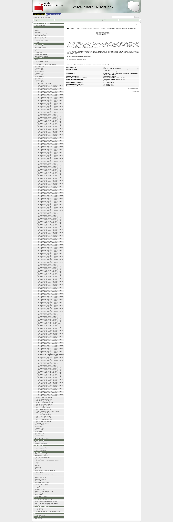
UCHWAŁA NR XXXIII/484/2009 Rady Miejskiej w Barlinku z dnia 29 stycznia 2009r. (50, 242)
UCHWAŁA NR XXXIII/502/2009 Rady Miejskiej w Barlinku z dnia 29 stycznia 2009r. (50, 297)
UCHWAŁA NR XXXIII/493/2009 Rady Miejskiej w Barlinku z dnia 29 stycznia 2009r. (50, 269)
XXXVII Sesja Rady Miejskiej (45, 402)
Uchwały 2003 (40, 433)
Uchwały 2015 (40, 71)
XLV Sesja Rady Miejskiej (44, 414)
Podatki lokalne (39, 481)
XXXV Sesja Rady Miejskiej (44, 399)
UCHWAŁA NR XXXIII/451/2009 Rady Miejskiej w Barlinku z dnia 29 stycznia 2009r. (50, 141)
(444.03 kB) (103, 64)
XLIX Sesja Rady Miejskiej (44, 421)
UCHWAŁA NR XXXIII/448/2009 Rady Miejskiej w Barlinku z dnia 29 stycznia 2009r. (50, 131)
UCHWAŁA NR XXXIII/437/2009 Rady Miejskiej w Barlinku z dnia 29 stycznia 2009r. (50, 98)
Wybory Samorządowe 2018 (42, 505)
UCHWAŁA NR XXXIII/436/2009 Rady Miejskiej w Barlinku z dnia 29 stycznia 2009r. (50, 95)
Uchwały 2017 (40, 68)
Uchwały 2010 (40, 80)
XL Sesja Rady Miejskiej (43, 407)
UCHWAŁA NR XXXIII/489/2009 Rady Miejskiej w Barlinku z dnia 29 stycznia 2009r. (50, 257)
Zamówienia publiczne (41, 469)
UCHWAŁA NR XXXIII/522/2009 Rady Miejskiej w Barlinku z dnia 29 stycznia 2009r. (50, 358)
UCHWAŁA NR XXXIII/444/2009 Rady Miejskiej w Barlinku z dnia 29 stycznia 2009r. (50, 119)
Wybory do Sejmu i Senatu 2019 (43, 499)
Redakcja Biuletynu (40, 515)
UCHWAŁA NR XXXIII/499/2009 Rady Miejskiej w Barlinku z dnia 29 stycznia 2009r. (50, 288)
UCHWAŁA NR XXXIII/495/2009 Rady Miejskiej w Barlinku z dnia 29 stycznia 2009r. (50, 275)
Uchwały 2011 (39, 78)
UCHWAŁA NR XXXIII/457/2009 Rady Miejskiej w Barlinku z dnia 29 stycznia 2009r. (50, 159)
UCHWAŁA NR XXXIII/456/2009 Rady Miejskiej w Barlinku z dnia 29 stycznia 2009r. (50, 156)
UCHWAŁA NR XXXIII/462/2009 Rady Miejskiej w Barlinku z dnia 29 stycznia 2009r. (50, 174)
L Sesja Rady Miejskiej (43, 423)
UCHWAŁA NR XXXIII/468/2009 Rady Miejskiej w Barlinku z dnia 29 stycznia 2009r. (50, 193)
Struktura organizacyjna (41, 447)
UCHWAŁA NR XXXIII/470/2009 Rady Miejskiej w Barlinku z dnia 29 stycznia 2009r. (50, 199)
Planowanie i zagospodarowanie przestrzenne (47, 475)
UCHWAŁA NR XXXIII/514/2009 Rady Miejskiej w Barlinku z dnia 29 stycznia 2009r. (50, 333)
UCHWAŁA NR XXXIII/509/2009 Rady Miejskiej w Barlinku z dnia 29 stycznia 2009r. (50, 318)
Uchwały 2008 (40, 424)
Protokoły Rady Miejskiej (41, 40)
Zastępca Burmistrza (40, 47)
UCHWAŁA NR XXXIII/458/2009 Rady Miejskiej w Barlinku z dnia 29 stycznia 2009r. (50, 162)
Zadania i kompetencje (41, 54)
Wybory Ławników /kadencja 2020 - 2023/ (46, 501)
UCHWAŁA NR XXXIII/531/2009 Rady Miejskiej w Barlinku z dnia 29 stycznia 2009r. (50, 386)
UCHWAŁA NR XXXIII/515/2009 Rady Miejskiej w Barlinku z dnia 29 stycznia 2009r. (50, 337)
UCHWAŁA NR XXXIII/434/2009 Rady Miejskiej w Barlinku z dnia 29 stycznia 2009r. (50, 89)
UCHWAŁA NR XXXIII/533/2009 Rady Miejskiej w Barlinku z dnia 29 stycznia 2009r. (50, 392)
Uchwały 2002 (40, 435)
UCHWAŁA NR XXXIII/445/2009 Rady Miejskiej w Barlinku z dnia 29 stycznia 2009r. (50, 122)
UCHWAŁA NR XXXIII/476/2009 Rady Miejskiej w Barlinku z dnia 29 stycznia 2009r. (50, 217)
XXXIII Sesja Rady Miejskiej (44, 83)
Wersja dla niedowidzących (39, 14)
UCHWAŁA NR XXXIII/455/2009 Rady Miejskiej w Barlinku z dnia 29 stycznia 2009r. (50, 153)
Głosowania (38, 32)
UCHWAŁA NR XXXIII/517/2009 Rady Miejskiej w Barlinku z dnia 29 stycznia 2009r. (50, 343)
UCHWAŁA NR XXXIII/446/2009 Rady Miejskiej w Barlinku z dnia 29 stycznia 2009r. (50, 125)
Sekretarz (37, 49)
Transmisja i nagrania (40, 37)
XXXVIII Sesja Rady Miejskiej (45, 404)
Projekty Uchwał (39, 39)
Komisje (37, 30)
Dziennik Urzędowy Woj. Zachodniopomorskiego (47, 511)
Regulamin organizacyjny (41, 61)
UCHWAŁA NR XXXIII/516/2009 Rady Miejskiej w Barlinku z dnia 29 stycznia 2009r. (50, 340)
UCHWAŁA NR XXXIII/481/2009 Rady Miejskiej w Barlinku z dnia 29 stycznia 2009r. (50, 232)
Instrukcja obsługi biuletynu (42, 486)
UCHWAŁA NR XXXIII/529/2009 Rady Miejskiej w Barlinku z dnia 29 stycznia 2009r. (50, 379)
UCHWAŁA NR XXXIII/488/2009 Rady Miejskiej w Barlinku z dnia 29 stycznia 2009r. (50, 254)
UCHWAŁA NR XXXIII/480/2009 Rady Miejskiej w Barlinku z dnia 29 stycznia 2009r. (50, 229)
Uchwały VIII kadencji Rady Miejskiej (46, 64)
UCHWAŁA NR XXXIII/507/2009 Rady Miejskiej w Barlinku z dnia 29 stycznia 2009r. (50, 312)
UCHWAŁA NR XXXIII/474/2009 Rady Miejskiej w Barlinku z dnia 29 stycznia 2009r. (50, 211)
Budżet (37, 463)
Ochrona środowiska (40, 479)
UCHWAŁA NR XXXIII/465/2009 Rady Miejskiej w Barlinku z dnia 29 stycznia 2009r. (50, 183)
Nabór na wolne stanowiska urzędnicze (45, 470)
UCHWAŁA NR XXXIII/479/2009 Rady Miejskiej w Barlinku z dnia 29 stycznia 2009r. (50, 226)
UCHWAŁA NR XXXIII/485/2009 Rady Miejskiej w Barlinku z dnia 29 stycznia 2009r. (50, 245)
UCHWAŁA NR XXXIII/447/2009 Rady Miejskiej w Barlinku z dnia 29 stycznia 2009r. (50, 128)
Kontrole (37, 465)
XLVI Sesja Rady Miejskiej (44, 416)
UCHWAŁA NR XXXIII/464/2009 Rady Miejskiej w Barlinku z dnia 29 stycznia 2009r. (50, 180)
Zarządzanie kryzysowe (41, 496)
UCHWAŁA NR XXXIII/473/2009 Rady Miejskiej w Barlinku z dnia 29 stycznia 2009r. (50, 208)
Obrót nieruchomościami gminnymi (44, 474)
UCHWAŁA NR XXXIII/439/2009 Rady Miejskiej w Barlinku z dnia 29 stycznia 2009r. (50, 104)
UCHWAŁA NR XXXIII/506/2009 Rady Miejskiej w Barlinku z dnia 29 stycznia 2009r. (50, 309)
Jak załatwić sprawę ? (41, 454)
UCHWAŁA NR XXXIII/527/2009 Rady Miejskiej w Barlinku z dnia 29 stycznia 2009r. (50, 373)
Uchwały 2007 (40, 426)
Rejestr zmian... (135, 91)
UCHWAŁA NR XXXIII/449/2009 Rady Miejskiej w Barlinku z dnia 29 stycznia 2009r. (50, 135)
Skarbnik (37, 51)
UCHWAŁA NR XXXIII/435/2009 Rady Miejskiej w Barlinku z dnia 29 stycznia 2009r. (50, 92)
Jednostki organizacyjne (41, 442)
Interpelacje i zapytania (41, 34)
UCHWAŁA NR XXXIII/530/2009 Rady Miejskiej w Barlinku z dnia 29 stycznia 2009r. (50, 382)
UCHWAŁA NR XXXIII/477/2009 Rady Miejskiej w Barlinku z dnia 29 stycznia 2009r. (50, 220)
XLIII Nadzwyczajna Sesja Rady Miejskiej (48, 411)
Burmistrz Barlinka (40, 46)
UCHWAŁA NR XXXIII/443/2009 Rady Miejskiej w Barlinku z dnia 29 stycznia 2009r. (50, 116)
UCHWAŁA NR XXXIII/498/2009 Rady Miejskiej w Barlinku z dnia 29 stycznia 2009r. (50, 285)
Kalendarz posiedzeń (40, 35)
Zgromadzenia (39, 494)
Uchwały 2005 (40, 428)
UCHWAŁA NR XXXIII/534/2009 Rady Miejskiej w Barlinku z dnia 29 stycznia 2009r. (50, 395)
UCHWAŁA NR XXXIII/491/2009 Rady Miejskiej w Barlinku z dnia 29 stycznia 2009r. (50, 263)
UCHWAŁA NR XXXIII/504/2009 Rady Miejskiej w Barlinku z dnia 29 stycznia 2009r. (50, 303)
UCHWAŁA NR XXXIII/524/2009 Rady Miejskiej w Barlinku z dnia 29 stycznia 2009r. (50, 364)
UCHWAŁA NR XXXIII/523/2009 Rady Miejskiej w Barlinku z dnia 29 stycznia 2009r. (50, 361)
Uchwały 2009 (40, 81)
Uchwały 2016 (40, 69)
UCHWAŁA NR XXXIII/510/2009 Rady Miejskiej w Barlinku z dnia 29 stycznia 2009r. (50, 321)
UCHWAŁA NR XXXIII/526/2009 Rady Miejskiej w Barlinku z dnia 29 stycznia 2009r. (50, 370)
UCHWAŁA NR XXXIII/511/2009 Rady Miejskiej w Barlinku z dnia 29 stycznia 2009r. (50, 324)
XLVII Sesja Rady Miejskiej (44, 418)
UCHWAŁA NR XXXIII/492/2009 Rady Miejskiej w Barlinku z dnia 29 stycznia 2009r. (50, 266)
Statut (36, 59)
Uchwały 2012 (40, 76)
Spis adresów (38, 518)
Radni (36, 28)
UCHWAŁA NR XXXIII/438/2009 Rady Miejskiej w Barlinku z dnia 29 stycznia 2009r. (50, 101)
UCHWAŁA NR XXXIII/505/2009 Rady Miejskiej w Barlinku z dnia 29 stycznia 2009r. (50, 306)
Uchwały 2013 (40, 75)
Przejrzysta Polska (40, 489)
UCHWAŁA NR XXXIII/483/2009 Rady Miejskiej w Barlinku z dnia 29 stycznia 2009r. (50, 239)
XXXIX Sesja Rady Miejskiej (44, 406)
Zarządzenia (38, 436)
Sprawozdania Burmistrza (41, 455)
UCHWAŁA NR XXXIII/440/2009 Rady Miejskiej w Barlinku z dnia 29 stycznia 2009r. (50, 107)
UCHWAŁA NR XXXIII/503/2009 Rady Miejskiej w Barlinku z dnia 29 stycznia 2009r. (50, 300)
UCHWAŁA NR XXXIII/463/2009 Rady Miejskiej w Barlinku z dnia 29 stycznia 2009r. (50, 177)
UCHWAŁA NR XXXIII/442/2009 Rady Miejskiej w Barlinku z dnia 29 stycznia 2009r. (50, 113)
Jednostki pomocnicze (41, 443)
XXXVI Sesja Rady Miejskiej (44, 401)
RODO (37, 487)
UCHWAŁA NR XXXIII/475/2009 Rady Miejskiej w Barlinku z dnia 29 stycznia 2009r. (50, 214)
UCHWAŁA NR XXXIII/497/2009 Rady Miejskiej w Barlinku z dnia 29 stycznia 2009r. (50, 281)
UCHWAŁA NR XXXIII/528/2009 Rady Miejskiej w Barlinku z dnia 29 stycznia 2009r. (50, 376)
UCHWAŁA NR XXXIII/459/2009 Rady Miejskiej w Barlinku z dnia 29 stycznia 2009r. (50, 165)
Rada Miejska (38, 52)
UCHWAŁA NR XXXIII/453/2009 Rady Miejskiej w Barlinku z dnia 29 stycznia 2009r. (50, 147)
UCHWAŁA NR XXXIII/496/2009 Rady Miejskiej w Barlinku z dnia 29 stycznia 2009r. (50, 278)
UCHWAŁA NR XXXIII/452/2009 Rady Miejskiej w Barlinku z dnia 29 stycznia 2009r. (50, 144)
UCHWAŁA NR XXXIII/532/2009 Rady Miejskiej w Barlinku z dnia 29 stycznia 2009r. (50, 389)
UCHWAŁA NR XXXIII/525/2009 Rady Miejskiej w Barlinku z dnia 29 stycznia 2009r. (50, 367)
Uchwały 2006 (40, 430)
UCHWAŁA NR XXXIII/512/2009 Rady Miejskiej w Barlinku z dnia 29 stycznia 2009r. (50, 327)
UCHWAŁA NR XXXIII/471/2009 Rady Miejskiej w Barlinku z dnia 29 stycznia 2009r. (50, 202)
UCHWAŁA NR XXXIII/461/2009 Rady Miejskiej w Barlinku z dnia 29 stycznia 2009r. (50, 171)
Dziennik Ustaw (39, 508)
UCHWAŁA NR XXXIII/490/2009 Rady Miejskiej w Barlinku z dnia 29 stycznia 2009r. (50, 260)
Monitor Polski (39, 510)
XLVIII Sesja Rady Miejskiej (44, 419)
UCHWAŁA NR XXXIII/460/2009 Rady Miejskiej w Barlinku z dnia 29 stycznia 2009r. (50, 168)
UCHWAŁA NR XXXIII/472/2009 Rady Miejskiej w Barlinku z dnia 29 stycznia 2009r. (50, 205)
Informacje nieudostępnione (42, 484)
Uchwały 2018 (40, 66)
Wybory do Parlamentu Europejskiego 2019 (46, 503)
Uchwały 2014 (40, 73)
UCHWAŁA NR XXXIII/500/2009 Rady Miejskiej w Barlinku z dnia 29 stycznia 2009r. (50, 291)
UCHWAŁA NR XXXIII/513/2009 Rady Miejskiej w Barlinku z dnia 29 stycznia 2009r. (50, 330)
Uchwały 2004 (40, 431)
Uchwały (37, 42)
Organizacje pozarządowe (42, 459)
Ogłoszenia (38, 467)
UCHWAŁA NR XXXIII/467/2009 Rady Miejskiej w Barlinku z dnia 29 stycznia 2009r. (50, 190)
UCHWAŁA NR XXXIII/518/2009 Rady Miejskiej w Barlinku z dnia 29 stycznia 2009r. (50, 346)
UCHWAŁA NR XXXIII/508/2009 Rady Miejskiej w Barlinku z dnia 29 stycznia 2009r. (50, 315)
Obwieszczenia (39, 472)
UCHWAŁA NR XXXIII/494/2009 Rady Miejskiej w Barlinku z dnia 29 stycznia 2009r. (50, 272)
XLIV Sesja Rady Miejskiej (44, 413)
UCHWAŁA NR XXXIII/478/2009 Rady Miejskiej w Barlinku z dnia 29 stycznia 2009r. (50, 223)
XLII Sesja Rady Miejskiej (44, 409)
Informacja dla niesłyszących (55, 14)
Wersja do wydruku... (133, 88)
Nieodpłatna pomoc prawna (42, 482)
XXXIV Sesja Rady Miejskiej (44, 397)
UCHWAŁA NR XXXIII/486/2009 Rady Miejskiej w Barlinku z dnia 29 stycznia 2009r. (50, 248)
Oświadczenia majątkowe (41, 56)
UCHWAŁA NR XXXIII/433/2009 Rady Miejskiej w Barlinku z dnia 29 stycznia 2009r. (50, 86)
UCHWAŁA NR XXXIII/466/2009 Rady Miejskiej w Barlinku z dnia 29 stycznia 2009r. (50, 187)
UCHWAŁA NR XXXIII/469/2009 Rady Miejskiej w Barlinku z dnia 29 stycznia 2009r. (50, 196)
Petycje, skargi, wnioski (41, 493)
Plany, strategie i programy (42, 438)
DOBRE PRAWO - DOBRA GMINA (44, 491)
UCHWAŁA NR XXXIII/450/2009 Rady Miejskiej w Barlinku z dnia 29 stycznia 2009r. (50, 138)
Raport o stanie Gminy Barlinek (43, 457)
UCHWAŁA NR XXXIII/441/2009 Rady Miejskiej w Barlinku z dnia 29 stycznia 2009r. (50, 110)
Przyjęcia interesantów (41, 448)
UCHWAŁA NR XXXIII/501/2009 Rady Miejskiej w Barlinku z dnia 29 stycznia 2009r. (50, 294)
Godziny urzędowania (40, 450)
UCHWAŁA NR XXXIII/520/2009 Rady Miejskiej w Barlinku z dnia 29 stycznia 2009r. (50, 352)
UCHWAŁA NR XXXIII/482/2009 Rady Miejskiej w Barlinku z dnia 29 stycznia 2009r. (50, 236)
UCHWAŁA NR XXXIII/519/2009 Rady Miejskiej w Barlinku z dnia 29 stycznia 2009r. (50, 349)
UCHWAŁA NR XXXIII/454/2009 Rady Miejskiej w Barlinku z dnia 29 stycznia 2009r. (50, 150)
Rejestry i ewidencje (40, 477)
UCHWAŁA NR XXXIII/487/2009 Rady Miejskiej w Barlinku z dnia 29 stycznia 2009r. (50, 251)
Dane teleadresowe (40, 25)
